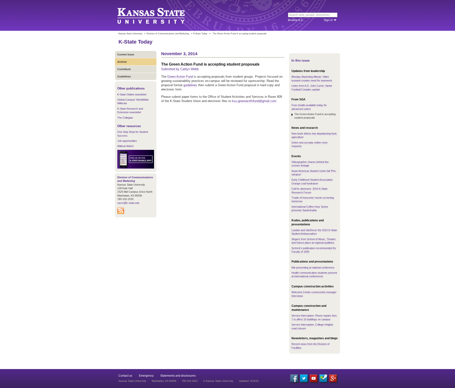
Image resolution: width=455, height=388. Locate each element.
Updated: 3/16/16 (249, 380)
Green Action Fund (180, 76)
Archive (122, 61)
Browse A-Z (295, 20)
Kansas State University (157, 15)
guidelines (190, 85)
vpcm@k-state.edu (128, 202)
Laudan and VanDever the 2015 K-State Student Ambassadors (314, 232)
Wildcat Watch (125, 146)
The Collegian (125, 117)
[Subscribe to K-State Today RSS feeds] (120, 213)
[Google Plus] (333, 378)
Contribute (124, 69)
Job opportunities (127, 140)
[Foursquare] (323, 378)
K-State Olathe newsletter (132, 94)
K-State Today (200, 33)
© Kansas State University (218, 380)
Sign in (328, 20)
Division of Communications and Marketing (168, 33)
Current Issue (125, 54)
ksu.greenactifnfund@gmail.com (254, 101)
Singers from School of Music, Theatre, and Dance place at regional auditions (313, 241)
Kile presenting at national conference (312, 267)
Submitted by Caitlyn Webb (180, 69)
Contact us (125, 375)
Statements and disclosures (178, 375)
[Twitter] (304, 378)
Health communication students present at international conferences (314, 274)
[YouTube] (313, 378)
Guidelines (124, 76)
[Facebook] (294, 378)
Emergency (146, 375)
